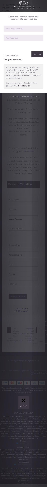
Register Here (24, 89)
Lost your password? (13, 63)
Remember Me (11, 59)
